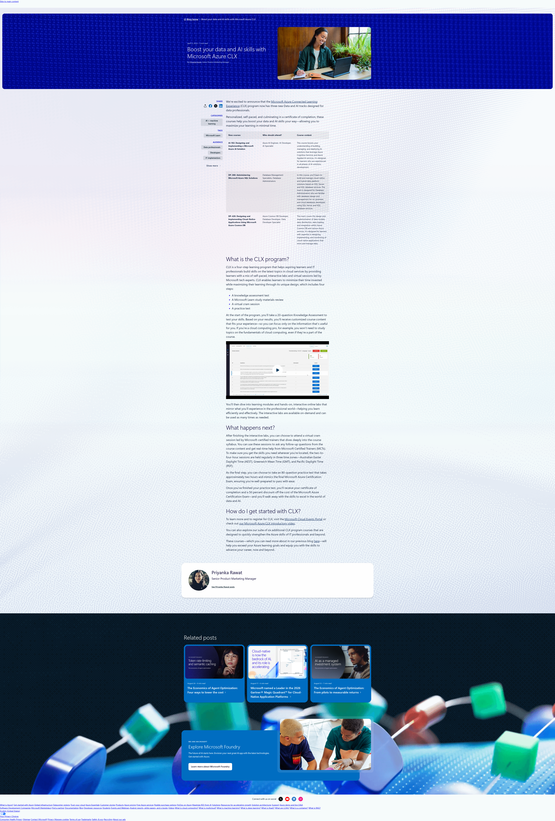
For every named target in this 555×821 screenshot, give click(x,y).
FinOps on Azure (184, 805)
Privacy (51, 819)
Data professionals (212, 147)
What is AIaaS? (267, 808)
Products (120, 805)
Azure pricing (130, 805)
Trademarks (86, 819)
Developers (215, 152)
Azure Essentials (93, 805)
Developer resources (93, 808)
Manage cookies (61, 819)
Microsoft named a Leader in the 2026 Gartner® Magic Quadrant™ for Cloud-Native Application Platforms (276, 692)
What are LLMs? (282, 808)
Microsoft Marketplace (41, 808)
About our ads (119, 819)
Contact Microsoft (39, 819)
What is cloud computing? (186, 808)
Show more (212, 165)
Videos (171, 808)
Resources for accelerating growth (236, 805)
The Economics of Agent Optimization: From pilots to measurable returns (339, 690)
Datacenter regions (61, 805)
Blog (81, 808)
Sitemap (26, 819)
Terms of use (75, 819)
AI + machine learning (212, 122)
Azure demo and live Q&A (291, 805)
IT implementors (213, 158)
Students (106, 808)
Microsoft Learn (213, 135)
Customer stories (107, 805)
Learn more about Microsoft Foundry (210, 766)
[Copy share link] (205, 106)
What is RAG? (315, 808)
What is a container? (299, 808)
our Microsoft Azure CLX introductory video (267, 523)
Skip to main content (9, 1)
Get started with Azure (24, 805)
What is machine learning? (228, 808)
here (316, 541)
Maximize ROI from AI (202, 805)
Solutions (216, 805)
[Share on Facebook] (210, 106)
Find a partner (58, 808)
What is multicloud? (207, 808)
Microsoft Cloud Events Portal (303, 519)
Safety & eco (97, 819)
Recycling (108, 819)
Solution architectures (261, 805)
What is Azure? (6, 805)
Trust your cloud (78, 805)
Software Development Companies (15, 808)
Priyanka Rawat (195, 62)
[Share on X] (215, 106)
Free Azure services (145, 805)
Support (275, 805)
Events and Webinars (120, 808)
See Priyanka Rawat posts (223, 587)
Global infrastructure (43, 805)
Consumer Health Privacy (11, 819)
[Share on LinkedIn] (221, 106)
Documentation (72, 808)
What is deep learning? (251, 808)
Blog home (192, 19)
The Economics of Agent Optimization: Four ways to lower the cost (212, 690)
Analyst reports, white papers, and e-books (149, 808)
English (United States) (10, 811)
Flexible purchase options (165, 805)
